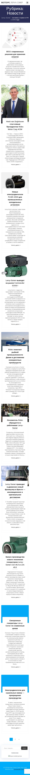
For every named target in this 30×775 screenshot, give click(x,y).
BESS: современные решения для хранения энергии (15, 54)
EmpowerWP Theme (19, 769)
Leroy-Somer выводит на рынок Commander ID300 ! (15, 283)
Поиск (24, 748)
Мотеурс (12, 2)
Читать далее (15, 164)
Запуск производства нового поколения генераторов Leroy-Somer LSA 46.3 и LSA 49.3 (15, 562)
